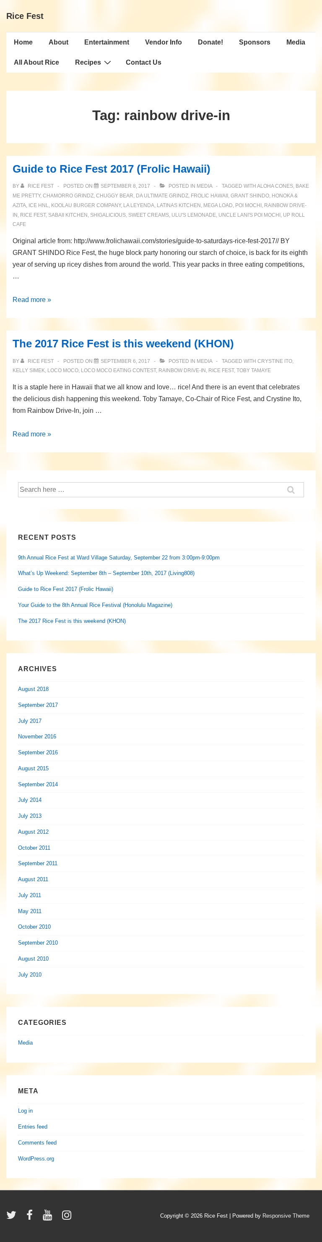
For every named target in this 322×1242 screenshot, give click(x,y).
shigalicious (108, 215)
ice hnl (39, 205)
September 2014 (38, 784)
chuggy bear (114, 196)
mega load (218, 205)
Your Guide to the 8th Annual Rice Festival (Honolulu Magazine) (95, 605)
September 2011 (37, 863)
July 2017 (30, 721)
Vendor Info (163, 42)
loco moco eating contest (118, 370)
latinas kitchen (179, 205)
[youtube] (49, 1218)
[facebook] (31, 1218)
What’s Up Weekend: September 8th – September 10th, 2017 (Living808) (106, 573)
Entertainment (106, 42)
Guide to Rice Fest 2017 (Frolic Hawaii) (111, 169)
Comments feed (37, 1143)
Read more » (32, 299)
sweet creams (148, 215)
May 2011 (30, 911)
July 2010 (30, 975)
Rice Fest (25, 16)
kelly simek (29, 370)
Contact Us (143, 62)
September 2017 (38, 705)
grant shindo (250, 196)
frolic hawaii (209, 196)
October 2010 (34, 927)
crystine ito (274, 361)
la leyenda (138, 205)
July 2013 (30, 816)
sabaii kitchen (68, 215)
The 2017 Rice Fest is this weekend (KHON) (123, 343)
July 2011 (29, 895)
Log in (25, 1111)
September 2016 (38, 752)
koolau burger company (86, 205)
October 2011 (34, 848)
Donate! (210, 42)
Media (295, 42)
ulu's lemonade (193, 215)
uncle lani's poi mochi (249, 215)
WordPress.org (36, 1158)
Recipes (88, 62)
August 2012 (33, 832)
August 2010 (33, 959)
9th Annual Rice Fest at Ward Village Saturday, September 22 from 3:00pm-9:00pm (119, 557)
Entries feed (32, 1127)
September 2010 (38, 943)
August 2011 (33, 879)
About (58, 42)
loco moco (62, 370)
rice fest (33, 215)
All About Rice (36, 62)
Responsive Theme (285, 1216)
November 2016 (37, 736)
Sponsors (254, 42)
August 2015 (33, 768)
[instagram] (67, 1218)
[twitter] (13, 1218)
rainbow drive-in (182, 370)
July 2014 (30, 800)
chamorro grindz (68, 196)
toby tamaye (253, 370)
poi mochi (248, 205)
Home (23, 42)
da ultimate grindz (162, 196)
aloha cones (275, 186)
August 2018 (33, 689)
